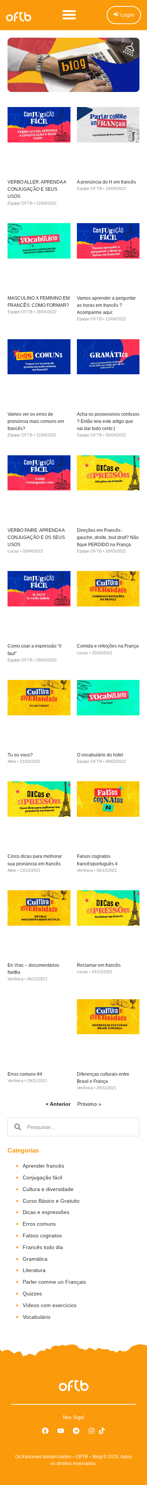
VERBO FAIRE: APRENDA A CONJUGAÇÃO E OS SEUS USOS (36, 537)
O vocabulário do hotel (100, 755)
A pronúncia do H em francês (106, 182)
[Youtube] (60, 1431)
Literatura (34, 1270)
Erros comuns (39, 1224)
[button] (69, 14)
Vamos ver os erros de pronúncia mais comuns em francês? (36, 421)
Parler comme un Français (54, 1282)
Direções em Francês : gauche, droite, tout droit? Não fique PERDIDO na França (108, 537)
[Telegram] (76, 1431)
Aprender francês (43, 1166)
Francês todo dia (43, 1247)
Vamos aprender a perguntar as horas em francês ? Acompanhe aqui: (106, 305)
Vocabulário (37, 1317)
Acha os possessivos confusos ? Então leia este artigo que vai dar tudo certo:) (108, 421)
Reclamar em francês (99, 965)
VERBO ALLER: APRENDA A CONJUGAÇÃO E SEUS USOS (37, 189)
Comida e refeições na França (108, 646)
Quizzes (32, 1294)
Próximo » (89, 1104)
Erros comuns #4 (25, 1074)
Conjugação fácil (42, 1177)
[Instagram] (91, 1431)
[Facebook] (45, 1431)
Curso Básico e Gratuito (51, 1201)
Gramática (35, 1259)
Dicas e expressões (46, 1212)
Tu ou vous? (20, 755)
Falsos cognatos (42, 1235)
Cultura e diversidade (48, 1189)
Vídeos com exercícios (50, 1305)
